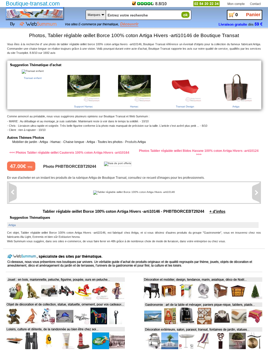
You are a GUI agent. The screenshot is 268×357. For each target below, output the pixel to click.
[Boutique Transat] (34, 13)
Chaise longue (73, 142)
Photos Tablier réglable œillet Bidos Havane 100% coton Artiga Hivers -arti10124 (199, 151)
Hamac (56, 142)
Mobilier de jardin (24, 142)
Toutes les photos (110, 142)
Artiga (44, 142)
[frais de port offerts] (117, 164)
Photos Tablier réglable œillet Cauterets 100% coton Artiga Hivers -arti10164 (72, 152)
